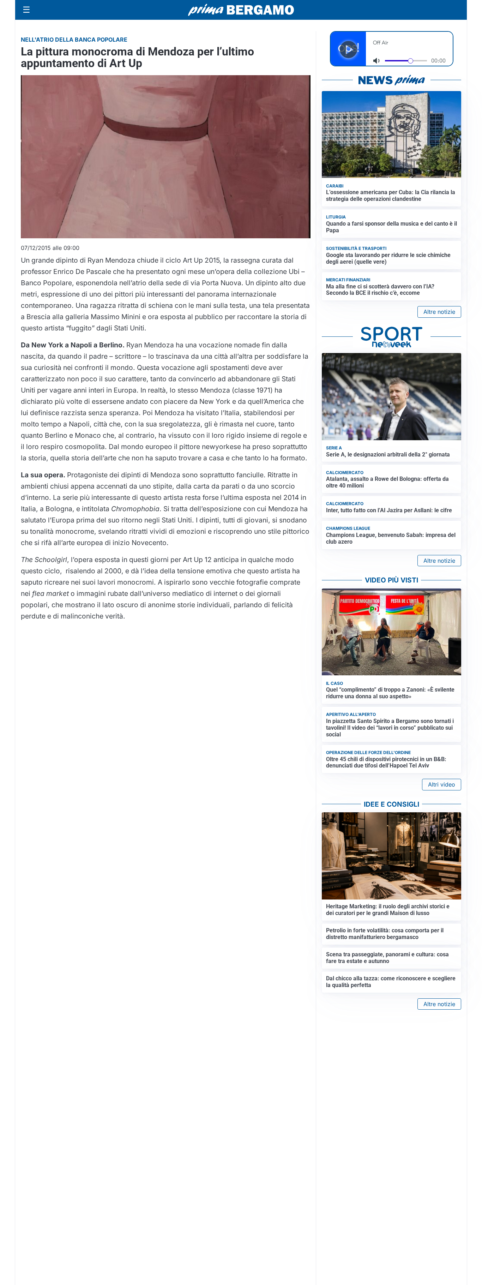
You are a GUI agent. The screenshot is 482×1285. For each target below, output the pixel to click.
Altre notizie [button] (439, 311)
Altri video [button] (441, 784)
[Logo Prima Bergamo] (241, 10)
